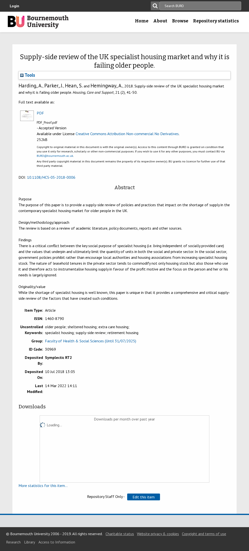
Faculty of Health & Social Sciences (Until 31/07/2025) (90, 340)
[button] (143, 497)
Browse (180, 21)
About (160, 21)
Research (13, 542)
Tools (29, 75)
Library (29, 542)
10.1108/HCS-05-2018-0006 (51, 177)
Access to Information (56, 542)
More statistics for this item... (43, 485)
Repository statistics (216, 21)
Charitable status (120, 533)
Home (141, 21)
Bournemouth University (38, 21)
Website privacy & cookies (158, 533)
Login (14, 5)
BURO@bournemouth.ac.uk (55, 156)
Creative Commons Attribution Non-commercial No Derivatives (127, 133)
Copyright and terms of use (204, 533)
